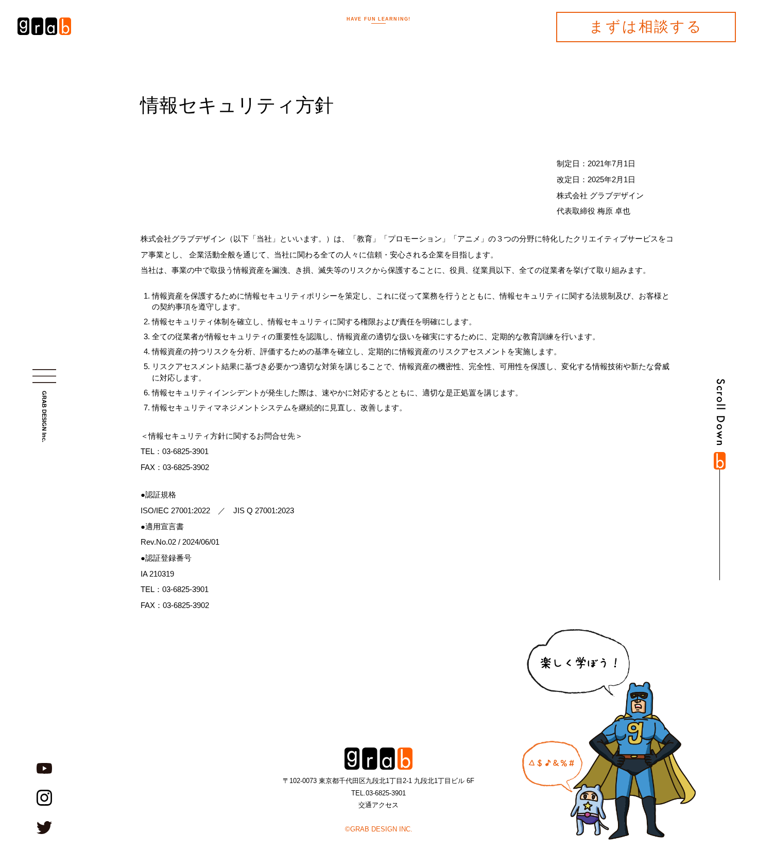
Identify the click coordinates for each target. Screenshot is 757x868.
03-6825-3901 (386, 793)
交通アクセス (378, 805)
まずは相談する (645, 26)
